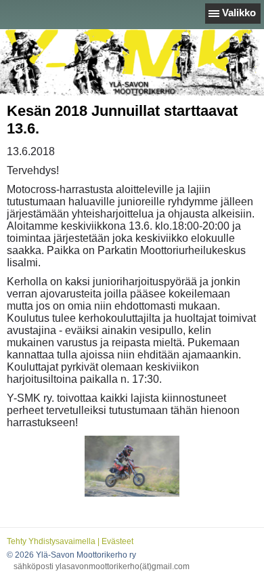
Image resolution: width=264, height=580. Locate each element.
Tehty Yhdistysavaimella (51, 541)
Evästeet (117, 541)
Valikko (239, 12)
